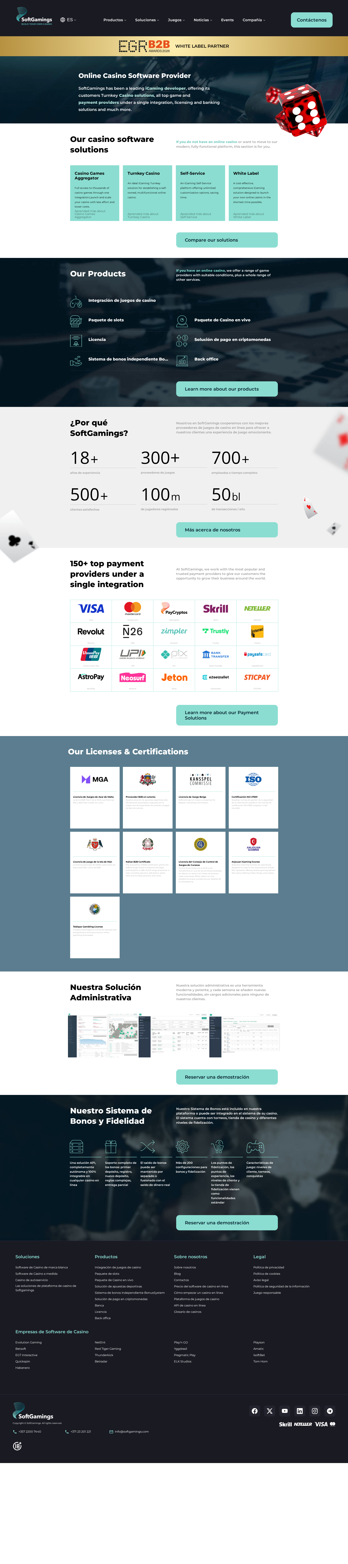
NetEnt (100, 1342)
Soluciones (145, 20)
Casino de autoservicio (31, 1280)
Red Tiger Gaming (108, 1348)
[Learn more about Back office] (227, 361)
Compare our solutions (211, 240)
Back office (103, 1318)
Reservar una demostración (217, 1077)
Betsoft (20, 1348)
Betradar (101, 1361)
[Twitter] (269, 1411)
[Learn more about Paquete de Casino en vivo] (227, 322)
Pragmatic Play (185, 1355)
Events (227, 20)
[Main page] (36, 16)
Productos (113, 20)
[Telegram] (329, 1411)
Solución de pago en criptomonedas (121, 1299)
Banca (99, 1305)
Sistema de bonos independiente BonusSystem (130, 1292)
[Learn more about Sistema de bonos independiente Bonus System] (121, 361)
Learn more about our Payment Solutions (222, 715)
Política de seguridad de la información (281, 1286)
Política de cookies (266, 1273)
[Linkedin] (299, 1411)
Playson (259, 1342)
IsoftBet (259, 1355)
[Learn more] (91, 611)
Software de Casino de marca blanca (41, 1267)
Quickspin (22, 1361)
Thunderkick (104, 1355)
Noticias (201, 20)
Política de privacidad (268, 1267)
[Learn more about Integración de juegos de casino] (121, 302)
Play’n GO (181, 1342)
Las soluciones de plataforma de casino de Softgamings (45, 1288)
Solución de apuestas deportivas (118, 1286)
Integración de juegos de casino (118, 1267)
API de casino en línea (190, 1305)
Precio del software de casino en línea (201, 1286)
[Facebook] (254, 1411)
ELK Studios (182, 1361)
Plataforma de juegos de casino (196, 1299)
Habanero (22, 1368)
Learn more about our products (222, 389)
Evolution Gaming (28, 1342)
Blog (177, 1273)
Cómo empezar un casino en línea (198, 1292)
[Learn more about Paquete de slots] (121, 322)
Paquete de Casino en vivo (114, 1280)
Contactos (181, 1280)
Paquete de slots (107, 1273)
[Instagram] (314, 1411)
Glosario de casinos (187, 1312)
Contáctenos (312, 20)
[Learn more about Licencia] (121, 341)
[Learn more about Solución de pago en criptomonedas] (227, 341)
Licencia (101, 1312)
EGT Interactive (26, 1355)
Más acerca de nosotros (212, 530)
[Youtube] (284, 1411)
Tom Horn (260, 1361)
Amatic (258, 1348)
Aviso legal (261, 1280)
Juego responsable (267, 1292)
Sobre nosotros (185, 1267)
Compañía (252, 20)
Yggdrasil (180, 1348)
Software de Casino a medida (36, 1273)
